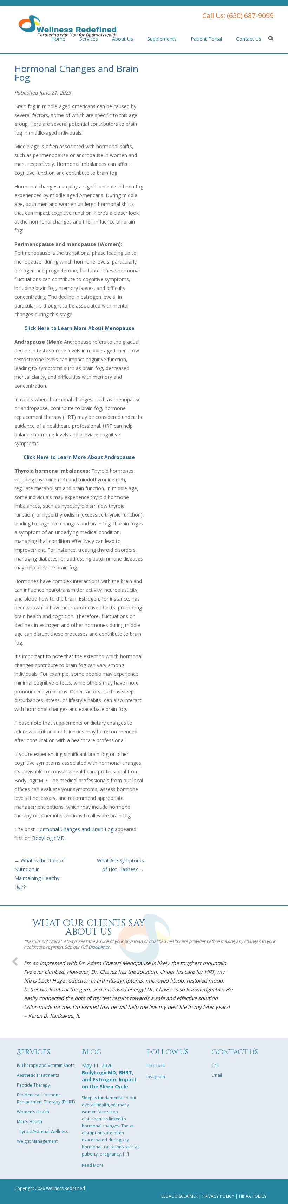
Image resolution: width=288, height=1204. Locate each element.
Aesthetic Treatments (38, 1075)
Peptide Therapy (33, 1085)
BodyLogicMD (48, 838)
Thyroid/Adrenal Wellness (42, 1131)
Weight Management (37, 1141)
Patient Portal (206, 38)
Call (215, 1065)
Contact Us (248, 38)
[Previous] (15, 959)
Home (58, 38)
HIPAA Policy (253, 1196)
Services (88, 38)
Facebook (155, 1065)
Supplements (162, 38)
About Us (122, 38)
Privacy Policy (218, 1196)
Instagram (155, 1076)
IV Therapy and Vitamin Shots (45, 1065)
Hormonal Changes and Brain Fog (74, 829)
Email (216, 1075)
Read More (93, 1165)
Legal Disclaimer (179, 1196)
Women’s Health (33, 1112)
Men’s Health (29, 1122)
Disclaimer (99, 947)
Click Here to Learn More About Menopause (79, 328)
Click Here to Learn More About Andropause (79, 457)
